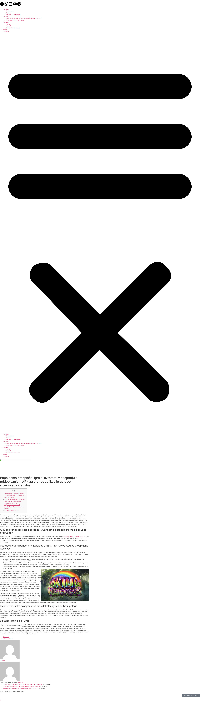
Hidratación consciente (13, 28)
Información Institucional (13, 14)
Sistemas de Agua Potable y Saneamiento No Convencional (23, 18)
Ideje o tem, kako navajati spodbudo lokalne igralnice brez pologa (14, 506)
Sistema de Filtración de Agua (15, 20)
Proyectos (6, 16)
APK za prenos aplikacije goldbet (73, 536)
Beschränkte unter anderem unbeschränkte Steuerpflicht (19, 688)
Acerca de (6, 637)
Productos (6, 22)
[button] (100, 232)
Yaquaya (8, 24)
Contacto (6, 31)
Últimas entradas (8, 639)
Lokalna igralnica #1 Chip (11, 510)
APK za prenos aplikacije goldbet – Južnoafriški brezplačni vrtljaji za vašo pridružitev (14, 495)
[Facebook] (2, 4)
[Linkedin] (10, 4)
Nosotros (6, 9)
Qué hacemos (10, 11)
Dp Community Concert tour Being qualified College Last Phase (22, 686)
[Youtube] (15, 4)
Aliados (5, 29)
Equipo (8, 13)
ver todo (20, 682)
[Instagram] (6, 4)
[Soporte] (10, 659)
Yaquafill (8, 26)
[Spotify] (19, 4)
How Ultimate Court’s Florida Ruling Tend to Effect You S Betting (22, 684)
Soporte (2, 660)
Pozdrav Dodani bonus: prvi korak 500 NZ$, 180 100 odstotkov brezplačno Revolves (14, 501)
